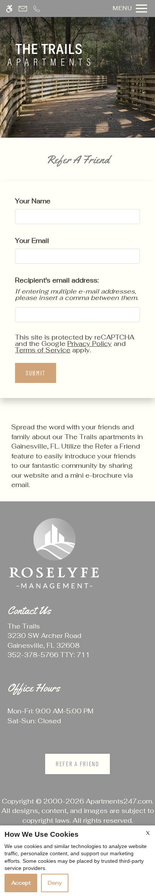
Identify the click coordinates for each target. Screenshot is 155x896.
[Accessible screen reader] (9, 8)
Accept (20, 882)
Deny (55, 882)
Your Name (46, 201)
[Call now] (37, 8)
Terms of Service (42, 350)
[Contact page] (23, 8)
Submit (36, 373)
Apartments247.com (119, 801)
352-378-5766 (49, 655)
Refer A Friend (77, 763)
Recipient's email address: (57, 280)
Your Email (45, 241)
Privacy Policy (89, 344)
